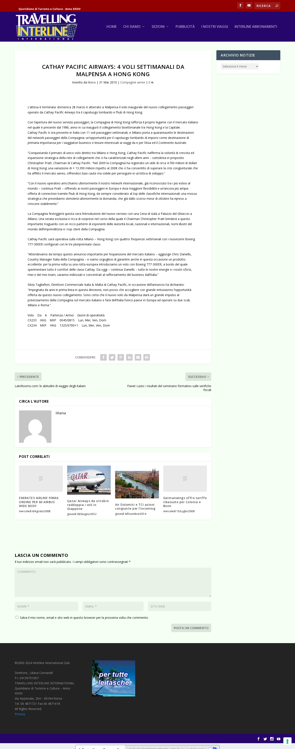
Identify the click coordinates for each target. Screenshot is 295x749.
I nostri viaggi (214, 27)
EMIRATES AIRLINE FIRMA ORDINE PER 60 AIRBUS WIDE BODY (38, 502)
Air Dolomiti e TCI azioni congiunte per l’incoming (135, 506)
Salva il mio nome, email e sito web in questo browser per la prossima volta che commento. (84, 618)
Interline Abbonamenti (256, 27)
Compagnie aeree (132, 82)
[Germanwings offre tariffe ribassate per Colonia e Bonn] (185, 479)
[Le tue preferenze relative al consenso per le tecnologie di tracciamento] (287, 741)
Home (111, 27)
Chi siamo (132, 27)
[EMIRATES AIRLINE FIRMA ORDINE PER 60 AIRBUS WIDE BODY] (41, 479)
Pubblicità (185, 27)
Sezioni (158, 27)
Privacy (20, 714)
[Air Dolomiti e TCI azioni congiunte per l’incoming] (137, 482)
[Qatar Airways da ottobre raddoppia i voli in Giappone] (89, 480)
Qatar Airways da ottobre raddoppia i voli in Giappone (88, 505)
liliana (92, 82)
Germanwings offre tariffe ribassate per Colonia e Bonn (185, 502)
